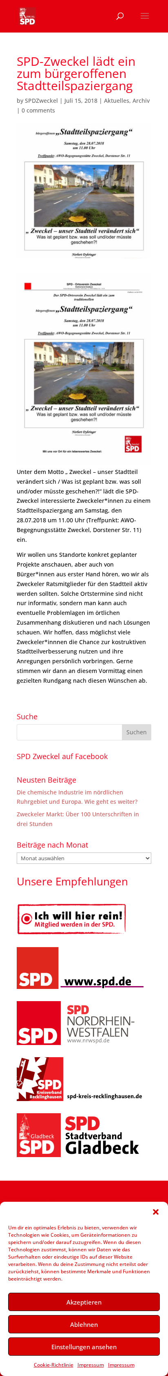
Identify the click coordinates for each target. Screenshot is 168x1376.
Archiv (141, 100)
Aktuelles (116, 100)
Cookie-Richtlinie (53, 1364)
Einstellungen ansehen (84, 1347)
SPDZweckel (41, 100)
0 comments (38, 110)
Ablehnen (84, 1324)
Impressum (90, 1364)
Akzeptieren (84, 1302)
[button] (156, 1212)
